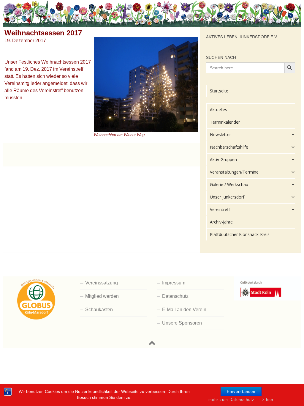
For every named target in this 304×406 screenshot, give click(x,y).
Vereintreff (220, 209)
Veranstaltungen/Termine (234, 172)
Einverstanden (241, 391)
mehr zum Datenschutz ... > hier (240, 399)
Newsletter (220, 134)
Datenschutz (175, 296)
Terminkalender (225, 122)
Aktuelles (218, 109)
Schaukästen (99, 309)
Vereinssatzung (101, 282)
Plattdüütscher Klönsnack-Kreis (240, 234)
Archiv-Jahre (221, 222)
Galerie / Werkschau (229, 184)
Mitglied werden (102, 296)
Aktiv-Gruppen (223, 159)
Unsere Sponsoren (182, 322)
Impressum (173, 282)
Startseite (219, 91)
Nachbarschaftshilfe (229, 147)
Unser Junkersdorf (227, 197)
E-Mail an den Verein (184, 309)
